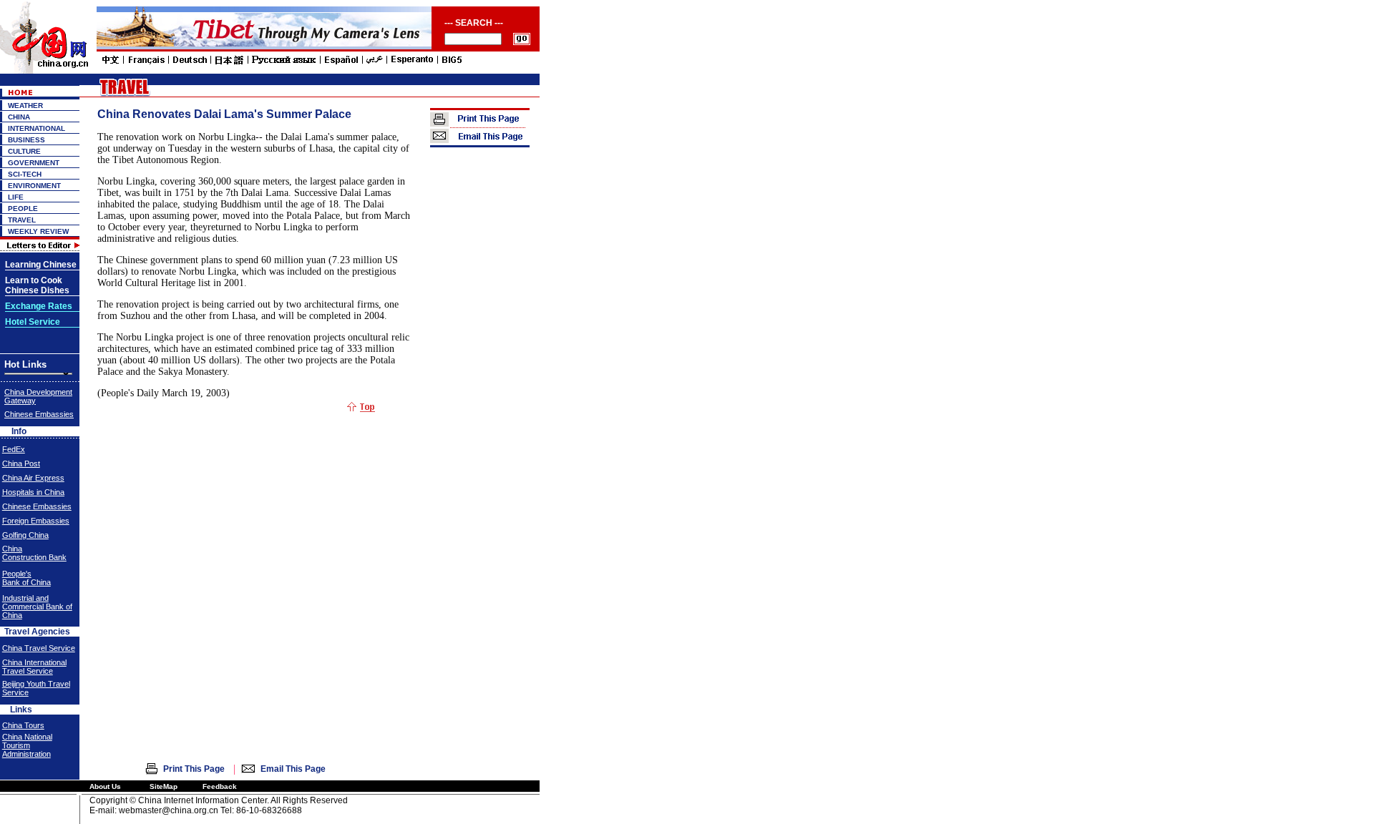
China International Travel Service (34, 666)
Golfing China (25, 535)
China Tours (23, 725)
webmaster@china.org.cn (168, 810)
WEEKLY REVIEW (38, 231)
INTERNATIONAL (36, 128)
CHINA (19, 117)
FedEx (13, 449)
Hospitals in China (33, 492)
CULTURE (24, 151)
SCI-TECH (25, 174)
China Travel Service (38, 648)
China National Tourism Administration (27, 745)
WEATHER (25, 105)
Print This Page (194, 769)
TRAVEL (22, 220)
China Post (21, 463)
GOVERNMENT (33, 163)
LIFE (16, 197)
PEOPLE (23, 208)
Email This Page (293, 769)
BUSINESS (26, 140)
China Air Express (33, 478)
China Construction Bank (34, 552)
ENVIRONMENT (34, 186)
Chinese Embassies (39, 414)
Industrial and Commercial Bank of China (37, 606)
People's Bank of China (26, 578)
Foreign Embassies (35, 520)
